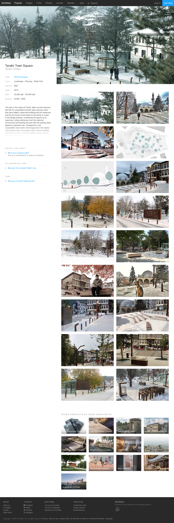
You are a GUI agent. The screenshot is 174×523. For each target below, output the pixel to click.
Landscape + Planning (23, 81)
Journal (59, 2)
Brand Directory (79, 510)
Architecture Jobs (79, 505)
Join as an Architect (52, 505)
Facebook (29, 505)
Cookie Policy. (65, 518)
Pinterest (28, 510)
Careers (6, 510)
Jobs (82, 2)
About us (6, 505)
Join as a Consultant (52, 507)
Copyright (108, 518)
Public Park (38, 81)
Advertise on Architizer (53, 510)
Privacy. (45, 518)
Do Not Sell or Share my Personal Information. (88, 518)
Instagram (29, 512)
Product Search (79, 507)
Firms (39, 2)
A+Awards (7, 507)
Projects (18, 2)
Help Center (7, 512)
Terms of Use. (54, 518)
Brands (49, 2)
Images (29, 2)
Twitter (27, 507)
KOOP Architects (21, 77)
